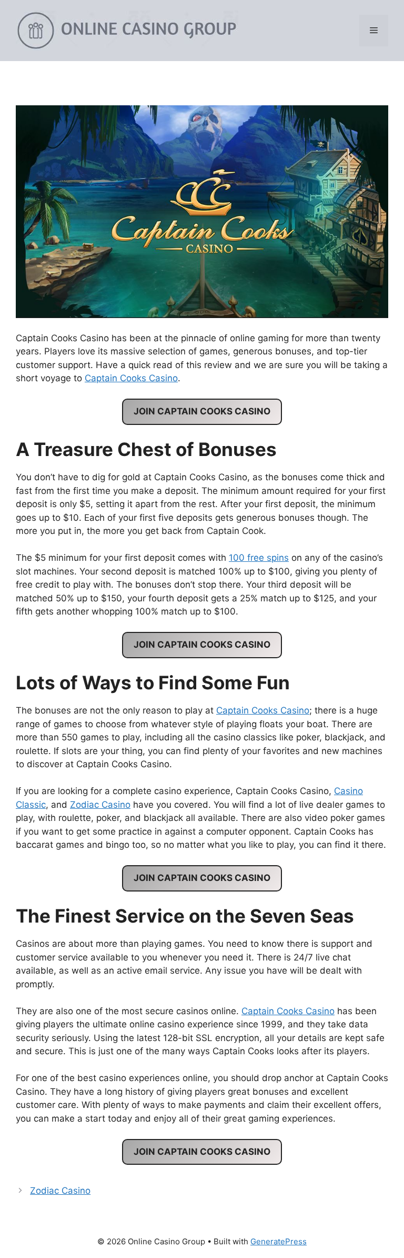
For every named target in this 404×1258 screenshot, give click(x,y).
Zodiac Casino (100, 804)
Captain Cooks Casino (131, 378)
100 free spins (259, 557)
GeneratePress (278, 1241)
